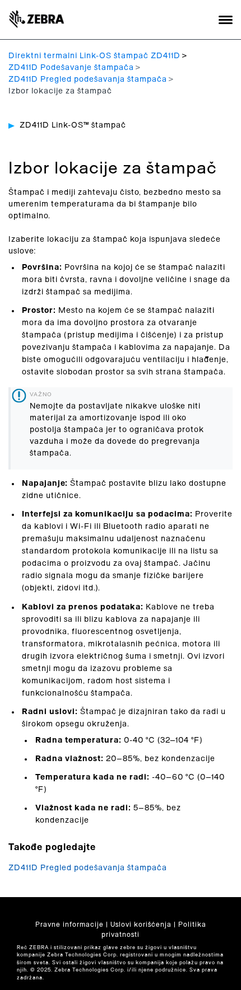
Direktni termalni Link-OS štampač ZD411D (94, 56)
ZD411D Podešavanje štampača (71, 68)
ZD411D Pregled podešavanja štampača (87, 79)
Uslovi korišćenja (141, 924)
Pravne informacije (69, 924)
